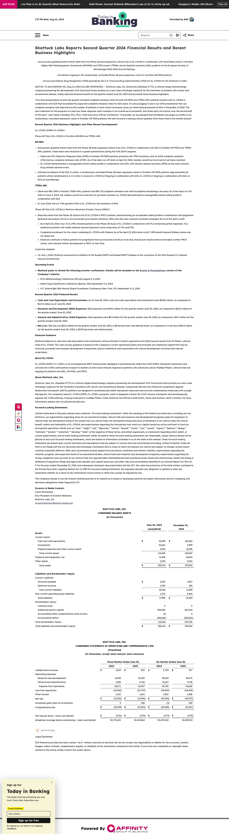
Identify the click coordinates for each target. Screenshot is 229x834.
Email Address (15, 808)
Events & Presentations (153, 270)
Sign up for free (28, 820)
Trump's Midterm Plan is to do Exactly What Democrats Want (42, 4)
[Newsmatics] (18, 427)
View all (222, 4)
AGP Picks (9, 4)
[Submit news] (18, 407)
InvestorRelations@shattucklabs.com (54, 503)
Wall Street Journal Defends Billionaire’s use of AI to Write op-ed (129, 4)
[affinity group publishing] (18, 420)
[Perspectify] (18, 413)
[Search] (171, 35)
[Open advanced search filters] (177, 35)
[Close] (51, 782)
